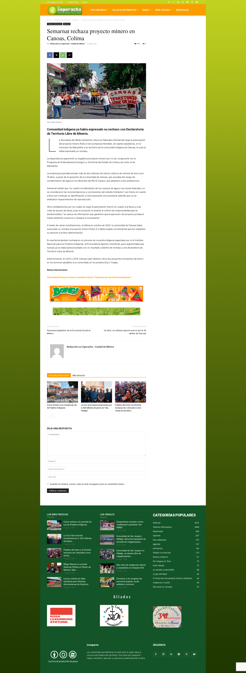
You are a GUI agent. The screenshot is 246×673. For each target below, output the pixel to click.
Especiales (182, 9)
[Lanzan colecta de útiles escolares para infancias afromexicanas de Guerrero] (54, 582)
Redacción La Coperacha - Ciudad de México (67, 44)
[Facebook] (173, 2)
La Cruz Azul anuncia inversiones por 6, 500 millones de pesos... (77, 538)
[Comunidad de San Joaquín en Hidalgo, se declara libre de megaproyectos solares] (107, 554)
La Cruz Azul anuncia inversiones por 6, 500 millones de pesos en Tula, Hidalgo (96, 408)
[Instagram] (178, 2)
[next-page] (53, 416)
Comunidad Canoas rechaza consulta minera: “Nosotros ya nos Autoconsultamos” (89, 277)
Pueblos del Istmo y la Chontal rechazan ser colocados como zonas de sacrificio (128, 408)
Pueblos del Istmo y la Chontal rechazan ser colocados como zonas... (77, 552)
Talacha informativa (124, 9)
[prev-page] (49, 416)
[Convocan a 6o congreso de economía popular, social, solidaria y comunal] (107, 582)
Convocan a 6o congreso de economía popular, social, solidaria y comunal (129, 581)
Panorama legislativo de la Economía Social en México (69, 332)
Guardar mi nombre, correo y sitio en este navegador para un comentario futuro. (87, 484)
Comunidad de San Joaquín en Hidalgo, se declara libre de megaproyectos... (130, 553)
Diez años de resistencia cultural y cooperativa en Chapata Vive (131, 566)
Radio (145, 9)
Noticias (75, 20)
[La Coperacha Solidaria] (96, 311)
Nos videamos (98, 9)
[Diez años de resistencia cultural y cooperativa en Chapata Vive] (107, 568)
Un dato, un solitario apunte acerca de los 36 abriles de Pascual (125, 332)
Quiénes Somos (73, 2)
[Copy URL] (69, 55)
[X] (192, 2)
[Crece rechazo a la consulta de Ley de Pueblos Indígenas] (62, 392)
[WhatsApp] (63, 55)
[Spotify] (187, 2)
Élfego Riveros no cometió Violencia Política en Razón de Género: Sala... (77, 567)
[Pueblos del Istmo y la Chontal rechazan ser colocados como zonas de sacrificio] (130, 392)
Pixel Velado (162, 9)
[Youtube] (197, 2)
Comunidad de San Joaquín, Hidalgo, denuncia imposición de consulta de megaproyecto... (131, 539)
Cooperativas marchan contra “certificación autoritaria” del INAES (129, 524)
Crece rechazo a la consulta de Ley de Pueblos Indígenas (77, 523)
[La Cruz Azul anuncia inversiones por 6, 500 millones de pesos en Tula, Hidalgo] (96, 392)
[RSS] (183, 2)
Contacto (84, 2)
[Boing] (96, 294)
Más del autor (79, 375)
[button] (169, 2)
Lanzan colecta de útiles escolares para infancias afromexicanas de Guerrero (75, 581)
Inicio (49, 20)
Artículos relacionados (59, 375)
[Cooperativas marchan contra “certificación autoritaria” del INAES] (107, 525)
